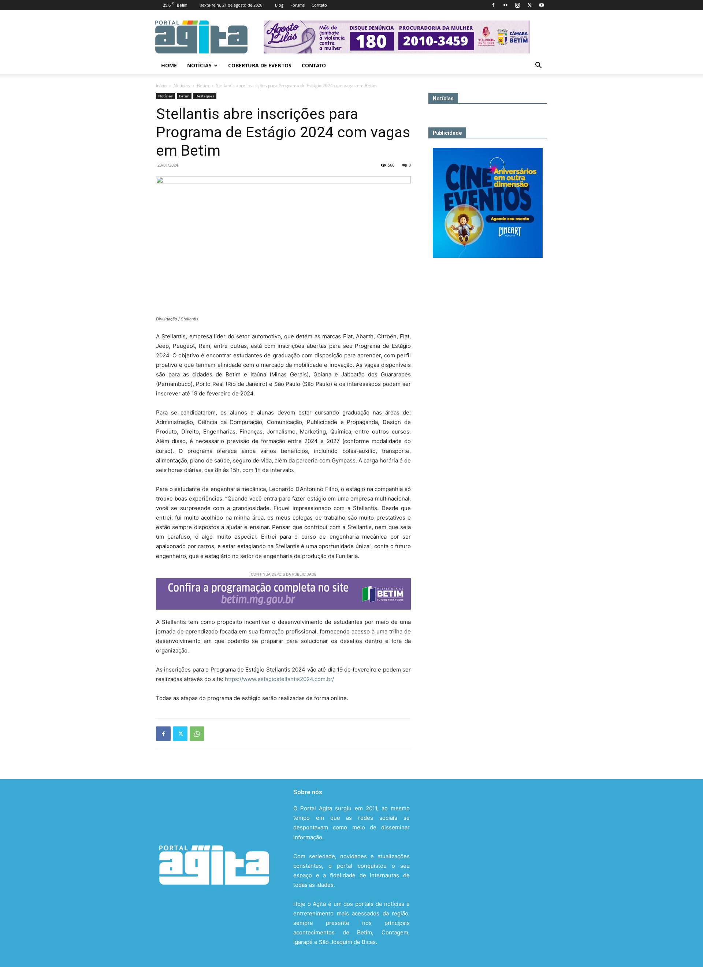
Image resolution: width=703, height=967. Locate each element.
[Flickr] (505, 5)
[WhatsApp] (197, 733)
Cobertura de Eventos (259, 65)
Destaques (205, 95)
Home (169, 65)
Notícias (199, 65)
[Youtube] (541, 5)
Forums (297, 5)
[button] (538, 66)
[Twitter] (529, 5)
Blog (279, 5)
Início (161, 85)
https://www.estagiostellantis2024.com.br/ (279, 679)
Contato (319, 5)
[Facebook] (493, 5)
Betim (203, 85)
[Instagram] (517, 5)
